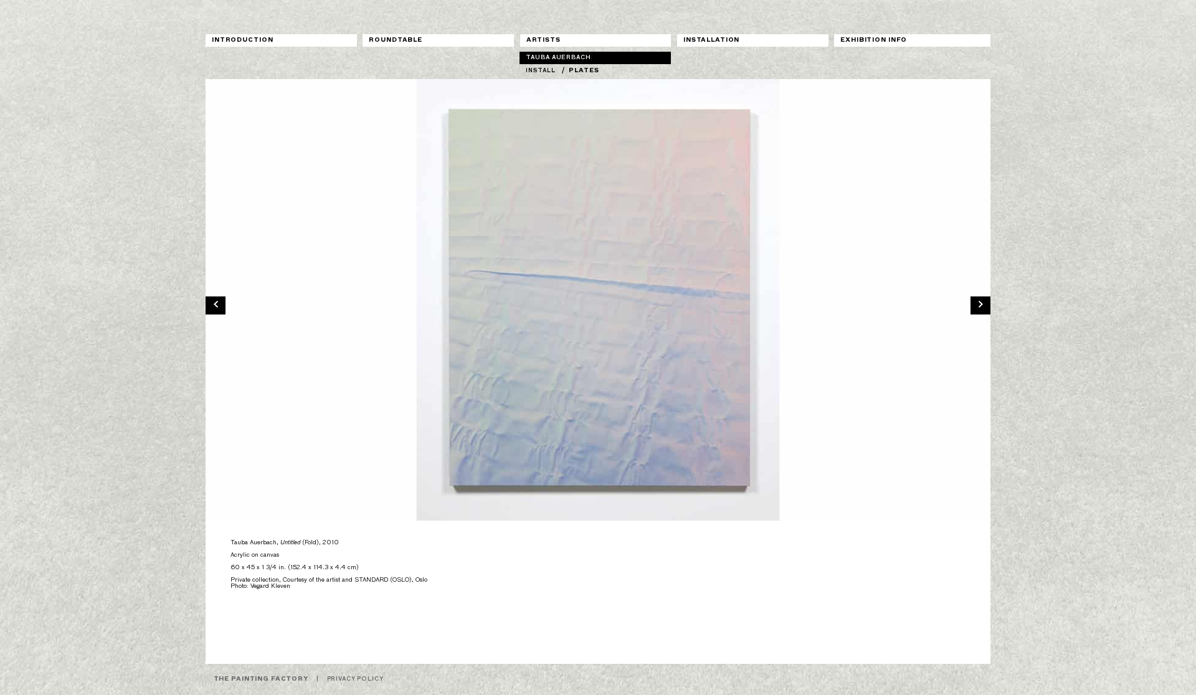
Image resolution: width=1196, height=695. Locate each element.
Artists (543, 40)
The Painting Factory (261, 679)
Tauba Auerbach (558, 57)
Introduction (242, 40)
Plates (584, 70)
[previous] (215, 304)
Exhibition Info (873, 40)
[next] (980, 304)
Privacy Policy (355, 679)
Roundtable (395, 40)
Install (540, 70)
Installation (711, 40)
